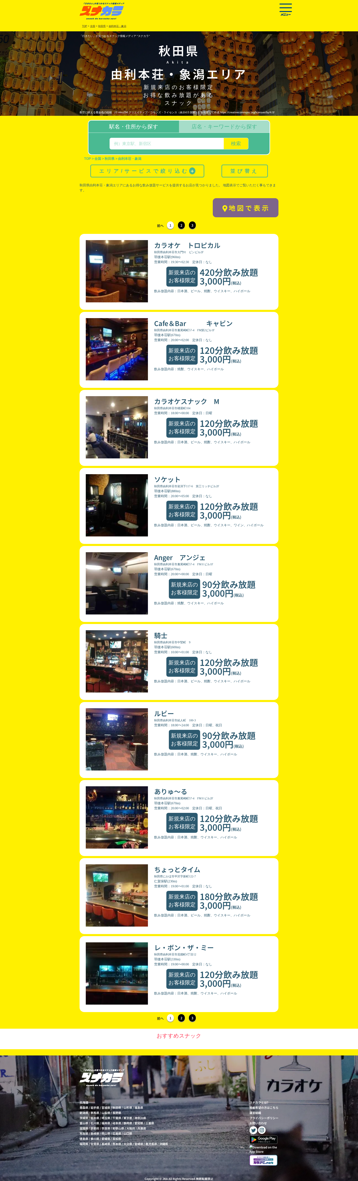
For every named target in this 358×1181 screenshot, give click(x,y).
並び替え (244, 171)
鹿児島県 (151, 1144)
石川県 (95, 1123)
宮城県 (106, 1107)
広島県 (116, 1133)
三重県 (149, 1123)
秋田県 (116, 1107)
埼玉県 (106, 1118)
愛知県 (138, 1123)
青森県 (84, 1107)
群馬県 (95, 1113)
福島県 (138, 1107)
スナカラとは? (258, 1102)
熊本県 (116, 1144)
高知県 (116, 1139)
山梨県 (106, 1113)
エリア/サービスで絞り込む (147, 171)
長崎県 (106, 1144)
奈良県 (106, 1128)
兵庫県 (141, 1128)
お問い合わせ (258, 1123)
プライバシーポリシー (263, 1118)
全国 (92, 26)
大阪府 (130, 1128)
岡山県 (106, 1133)
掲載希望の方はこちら (263, 1107)
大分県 (127, 1144)
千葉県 (116, 1118)
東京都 (127, 1118)
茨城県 (84, 1118)
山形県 (127, 1107)
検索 (236, 143)
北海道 (84, 1102)
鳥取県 (84, 1133)
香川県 (95, 1139)
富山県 (84, 1123)
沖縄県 (163, 1144)
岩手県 (95, 1107)
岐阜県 (116, 1123)
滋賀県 (84, 1128)
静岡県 (127, 1123)
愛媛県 (106, 1139)
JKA (165, 1179)
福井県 (106, 1123)
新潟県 (84, 1113)
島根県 (95, 1133)
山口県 (127, 1133)
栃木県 (95, 1118)
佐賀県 (95, 1144)
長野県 (116, 1113)
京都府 (95, 1128)
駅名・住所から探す (133, 126)
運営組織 (255, 1113)
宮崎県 (138, 1144)
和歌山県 (118, 1128)
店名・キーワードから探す (224, 126)
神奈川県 (140, 1118)
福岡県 (84, 1144)
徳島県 (84, 1139)
